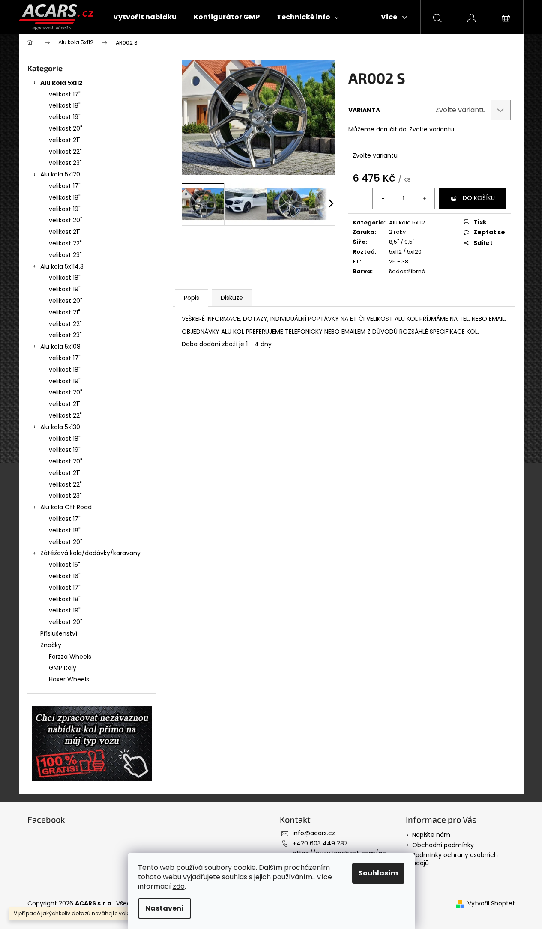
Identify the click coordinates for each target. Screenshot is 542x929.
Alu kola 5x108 (60, 346)
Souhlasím (378, 873)
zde (179, 886)
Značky (50, 645)
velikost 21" (64, 140)
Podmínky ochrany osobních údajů (455, 859)
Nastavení (164, 908)
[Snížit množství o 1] (383, 198)
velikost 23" (65, 162)
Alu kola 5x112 (61, 82)
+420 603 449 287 (320, 843)
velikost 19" (65, 117)
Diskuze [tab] (232, 297)
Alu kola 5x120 (60, 174)
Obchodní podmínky (443, 845)
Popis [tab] (191, 297)
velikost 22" (65, 151)
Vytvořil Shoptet (491, 903)
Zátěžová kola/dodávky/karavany (90, 553)
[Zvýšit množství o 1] (424, 198)
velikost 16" (65, 576)
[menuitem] (145, 17)
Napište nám (431, 834)
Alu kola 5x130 (60, 427)
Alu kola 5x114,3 (62, 266)
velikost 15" (64, 564)
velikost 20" (65, 128)
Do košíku (479, 198)
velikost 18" (65, 105)
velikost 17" (65, 94)
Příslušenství (58, 633)
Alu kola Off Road (66, 507)
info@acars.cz (314, 833)
